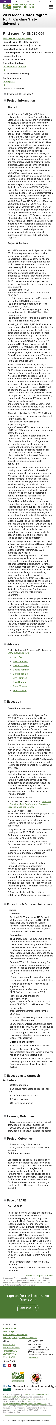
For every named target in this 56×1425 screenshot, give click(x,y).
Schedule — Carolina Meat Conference (29, 803)
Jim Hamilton (20, 677)
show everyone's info (18, 652)
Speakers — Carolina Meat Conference (29, 805)
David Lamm (19, 682)
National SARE (9, 1344)
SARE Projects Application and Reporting (20, 1337)
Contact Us (33, 1357)
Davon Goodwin (21, 665)
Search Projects (10, 1331)
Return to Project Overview (39, 1275)
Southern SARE (9, 1354)
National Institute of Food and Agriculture (29, 1403)
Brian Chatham (20, 661)
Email (6, 70)
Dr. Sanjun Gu (9, 81)
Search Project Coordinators (15, 1334)
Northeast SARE (10, 1350)
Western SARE (9, 1357)
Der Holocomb (20, 673)
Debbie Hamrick (21, 669)
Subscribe (25, 1307)
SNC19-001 (17, 38)
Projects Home (9, 1328)
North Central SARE (11, 1347)
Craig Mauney (20, 686)
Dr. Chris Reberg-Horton (14, 66)
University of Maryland (25, 1399)
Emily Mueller (20, 690)
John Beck (18, 657)
